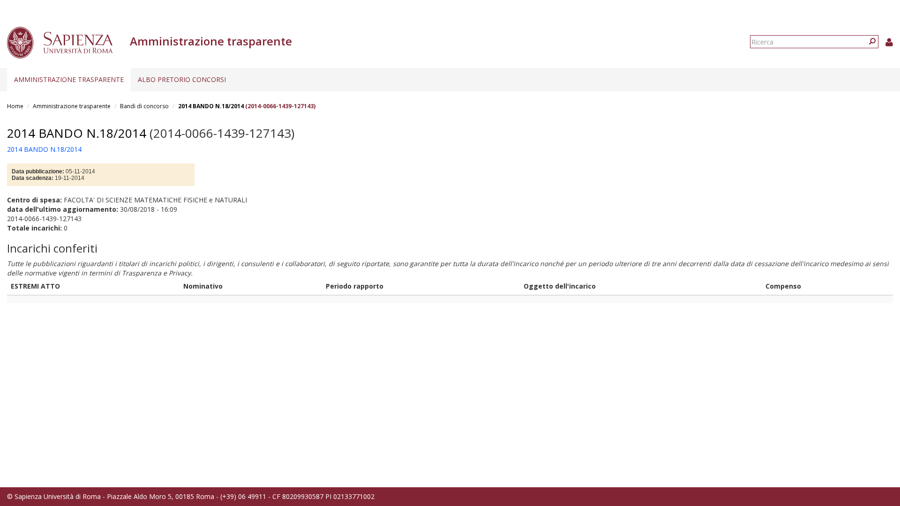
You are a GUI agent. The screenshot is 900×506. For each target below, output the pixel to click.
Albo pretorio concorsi (182, 79)
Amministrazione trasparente (69, 79)
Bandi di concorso (144, 106)
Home (15, 106)
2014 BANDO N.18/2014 (211, 106)
